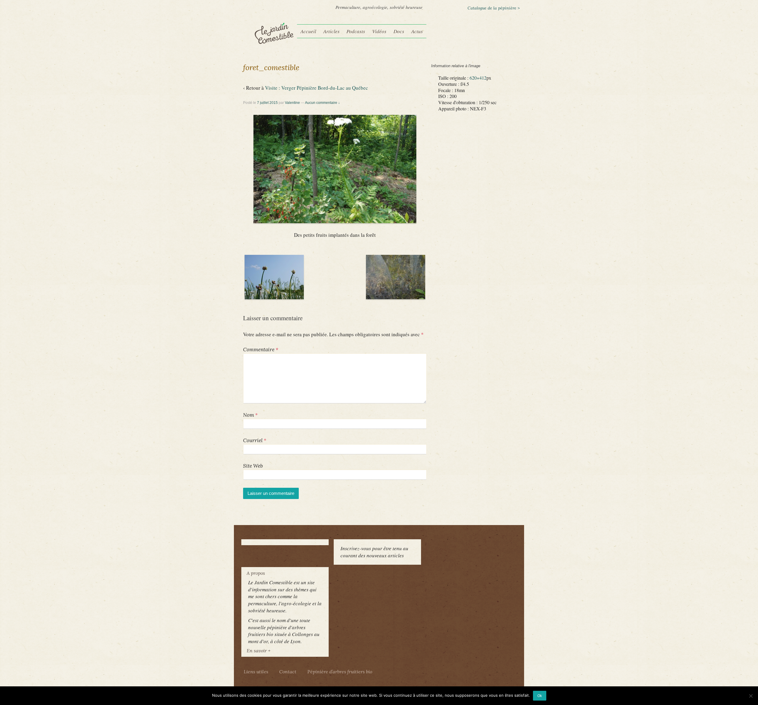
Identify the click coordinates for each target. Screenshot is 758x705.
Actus (417, 31)
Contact (287, 672)
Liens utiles (256, 672)
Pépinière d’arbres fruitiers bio (339, 672)
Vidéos (379, 31)
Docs (399, 31)
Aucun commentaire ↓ (322, 103)
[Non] (751, 696)
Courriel (253, 440)
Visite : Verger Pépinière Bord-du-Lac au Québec (316, 87)
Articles (331, 31)
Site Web (253, 466)
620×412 (478, 78)
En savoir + (258, 651)
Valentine (292, 103)
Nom (248, 415)
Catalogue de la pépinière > (494, 8)
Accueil (308, 31)
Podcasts (355, 31)
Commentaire (260, 349)
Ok (539, 696)
